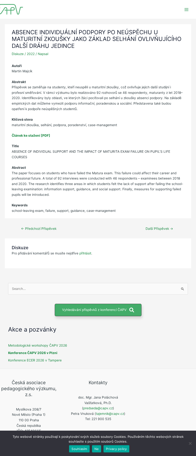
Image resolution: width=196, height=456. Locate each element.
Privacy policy (116, 449)
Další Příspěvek (159, 229)
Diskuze (18, 54)
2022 (31, 54)
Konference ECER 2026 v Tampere (35, 360)
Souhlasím (79, 449)
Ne (96, 449)
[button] (98, 310)
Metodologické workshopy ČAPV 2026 (37, 345)
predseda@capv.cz (98, 408)
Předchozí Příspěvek (38, 229)
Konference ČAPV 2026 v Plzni (32, 353)
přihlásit (85, 253)
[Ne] (190, 443)
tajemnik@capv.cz (110, 414)
